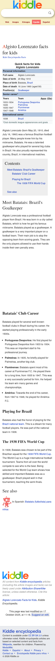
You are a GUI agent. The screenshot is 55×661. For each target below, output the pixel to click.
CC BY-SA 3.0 (35, 635)
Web (7, 22)
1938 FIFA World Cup (39, 454)
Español (46, 22)
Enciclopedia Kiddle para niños (32, 653)
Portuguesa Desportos (29, 102)
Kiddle (6, 650)
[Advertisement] (27, 33)
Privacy (37, 650)
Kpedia (36, 22)
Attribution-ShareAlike (34, 588)
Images (15, 22)
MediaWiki (8, 647)
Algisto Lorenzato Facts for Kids (19, 600)
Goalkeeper (23, 90)
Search (49, 13)
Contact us (8, 653)
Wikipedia (7, 644)
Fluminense (23, 107)
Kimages (26, 22)
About (27, 650)
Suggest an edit (40, 614)
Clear (43, 13)
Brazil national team (13, 424)
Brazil (30, 82)
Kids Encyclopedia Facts (14, 57)
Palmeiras (23, 104)
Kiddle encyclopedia (31, 581)
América (22, 110)
